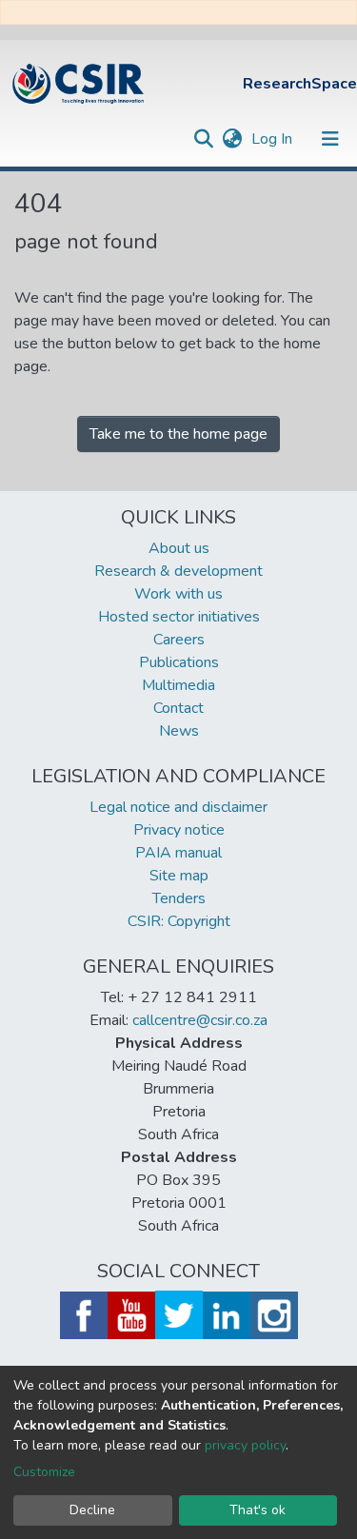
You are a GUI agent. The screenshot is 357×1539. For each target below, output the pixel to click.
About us (179, 548)
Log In (273, 138)
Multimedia (178, 685)
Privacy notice (179, 829)
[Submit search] (203, 139)
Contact (178, 708)
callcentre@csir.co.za (200, 1020)
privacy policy (245, 1445)
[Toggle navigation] (330, 139)
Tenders (179, 898)
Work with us (178, 593)
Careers (179, 639)
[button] (232, 139)
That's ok (257, 1510)
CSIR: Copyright (179, 921)
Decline (92, 1510)
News (179, 730)
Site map (178, 875)
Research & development (178, 571)
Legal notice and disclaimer (178, 807)
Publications (179, 662)
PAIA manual (178, 852)
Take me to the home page (178, 434)
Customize (44, 1472)
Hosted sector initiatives (179, 616)
